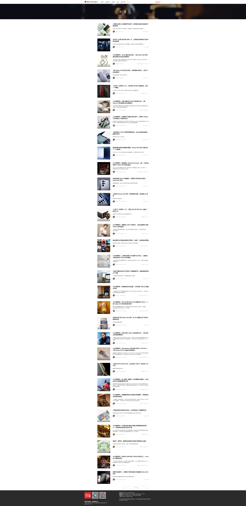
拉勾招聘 (127, 496)
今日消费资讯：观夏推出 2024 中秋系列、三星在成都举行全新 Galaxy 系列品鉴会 (130, 225)
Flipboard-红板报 (134, 495)
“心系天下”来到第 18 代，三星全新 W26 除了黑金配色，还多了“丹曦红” (130, 86)
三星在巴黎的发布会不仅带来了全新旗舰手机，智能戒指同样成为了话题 (131, 272)
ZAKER (129, 495)
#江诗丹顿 (140, 295)
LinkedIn (131, 496)
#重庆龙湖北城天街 (140, 63)
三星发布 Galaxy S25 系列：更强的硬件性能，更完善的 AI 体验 (130, 195)
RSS (123, 495)
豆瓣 (132, 492)
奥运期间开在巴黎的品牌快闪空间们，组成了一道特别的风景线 (131, 240)
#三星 (144, 31)
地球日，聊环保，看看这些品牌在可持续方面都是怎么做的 (129, 441)
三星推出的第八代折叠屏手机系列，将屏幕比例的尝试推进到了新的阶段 (131, 25)
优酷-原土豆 (140, 493)
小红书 (128, 492)
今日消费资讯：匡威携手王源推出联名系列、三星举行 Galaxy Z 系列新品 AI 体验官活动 (130, 117)
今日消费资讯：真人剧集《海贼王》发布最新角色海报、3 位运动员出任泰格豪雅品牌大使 (130, 380)
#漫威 (143, 434)
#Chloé (141, 446)
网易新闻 (139, 495)
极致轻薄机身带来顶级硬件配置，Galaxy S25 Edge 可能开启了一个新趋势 (130, 148)
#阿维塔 (141, 110)
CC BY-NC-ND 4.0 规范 (123, 500)
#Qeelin (142, 343)
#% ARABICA (145, 171)
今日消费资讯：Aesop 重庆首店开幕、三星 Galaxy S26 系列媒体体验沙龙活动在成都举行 (130, 56)
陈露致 (116, 125)
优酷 (136, 493)
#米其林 (140, 357)
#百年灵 (146, 343)
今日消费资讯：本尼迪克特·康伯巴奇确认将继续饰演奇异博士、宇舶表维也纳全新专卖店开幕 (129, 426)
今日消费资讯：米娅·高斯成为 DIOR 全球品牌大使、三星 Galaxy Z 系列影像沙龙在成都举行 (129, 102)
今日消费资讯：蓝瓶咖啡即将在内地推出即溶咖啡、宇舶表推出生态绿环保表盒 (131, 395)
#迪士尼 (146, 63)
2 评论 (108, 390)
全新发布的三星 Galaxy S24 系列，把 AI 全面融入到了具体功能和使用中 (130, 318)
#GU (144, 125)
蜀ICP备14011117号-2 (88, 504)
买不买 (113, 2)
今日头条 (126, 495)
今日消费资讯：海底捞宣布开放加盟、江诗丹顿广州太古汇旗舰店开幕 (131, 287)
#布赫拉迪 (138, 465)
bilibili (144, 493)
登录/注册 (158, 2)
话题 (102, 2)
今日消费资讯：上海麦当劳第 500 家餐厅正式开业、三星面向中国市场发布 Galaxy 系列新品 (130, 256)
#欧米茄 (146, 245)
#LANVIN (143, 264)
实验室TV (107, 2)
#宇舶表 (146, 434)
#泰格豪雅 (142, 389)
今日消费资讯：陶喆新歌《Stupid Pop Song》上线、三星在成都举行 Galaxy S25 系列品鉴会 (131, 164)
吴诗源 (116, 31)
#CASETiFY (145, 403)
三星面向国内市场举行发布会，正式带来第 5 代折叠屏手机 (129, 410)
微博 (130, 492)
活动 (118, 2)
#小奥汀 (141, 403)
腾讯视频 (133, 493)
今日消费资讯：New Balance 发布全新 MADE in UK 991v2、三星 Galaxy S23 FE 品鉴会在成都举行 (130, 349)
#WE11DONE (142, 310)
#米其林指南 (140, 171)
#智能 (146, 31)
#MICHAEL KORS (144, 465)
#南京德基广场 (144, 357)
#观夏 (143, 233)
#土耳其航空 (145, 110)
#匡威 (146, 125)
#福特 (146, 310)
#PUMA (146, 233)
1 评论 (108, 127)
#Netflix (146, 389)
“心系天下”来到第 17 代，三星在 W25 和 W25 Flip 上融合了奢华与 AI (130, 210)
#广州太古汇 (145, 295)
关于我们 (86, 502)
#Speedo (142, 245)
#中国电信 (143, 93)
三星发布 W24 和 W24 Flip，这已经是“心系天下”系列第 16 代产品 (130, 364)
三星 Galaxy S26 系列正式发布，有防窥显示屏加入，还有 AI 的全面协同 (130, 71)
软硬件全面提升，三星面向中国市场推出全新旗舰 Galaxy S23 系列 (130, 473)
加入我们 (123, 496)
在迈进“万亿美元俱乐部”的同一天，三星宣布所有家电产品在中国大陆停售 (131, 40)
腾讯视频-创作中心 (128, 493)
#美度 (146, 264)
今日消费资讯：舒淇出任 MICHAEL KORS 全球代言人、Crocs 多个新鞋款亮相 (131, 457)
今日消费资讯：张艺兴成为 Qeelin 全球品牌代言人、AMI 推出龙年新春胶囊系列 (130, 334)
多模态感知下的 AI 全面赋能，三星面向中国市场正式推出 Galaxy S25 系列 (129, 179)
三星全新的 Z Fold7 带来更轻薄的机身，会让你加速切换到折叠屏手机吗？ (130, 133)
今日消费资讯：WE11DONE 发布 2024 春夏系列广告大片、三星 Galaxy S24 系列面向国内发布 (130, 303)
